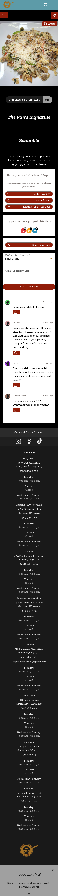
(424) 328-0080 (29, 563)
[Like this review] (16, 312)
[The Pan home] (16, 5)
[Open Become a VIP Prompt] (29, 893)
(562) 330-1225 (29, 801)
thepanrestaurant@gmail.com (29, 661)
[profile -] (46, 5)
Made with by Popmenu (23, 432)
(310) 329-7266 (29, 517)
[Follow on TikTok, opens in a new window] (40, 442)
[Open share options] (54, 15)
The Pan (29, 850)
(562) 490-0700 (29, 470)
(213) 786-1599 (29, 708)
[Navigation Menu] (53, 5)
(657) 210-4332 (29, 754)
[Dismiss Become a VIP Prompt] (53, 870)
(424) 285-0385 (29, 657)
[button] (4, 15)
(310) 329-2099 (29, 610)
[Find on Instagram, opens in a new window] (18, 442)
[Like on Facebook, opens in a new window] (29, 442)
